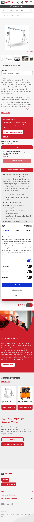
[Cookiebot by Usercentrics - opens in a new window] (24, 226)
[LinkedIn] (8, 504)
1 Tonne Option (25, 109)
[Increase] (30, 155)
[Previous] (27, 51)
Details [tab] (17, 230)
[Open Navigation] (31, 2)
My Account (22, 2)
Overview (4, 78)
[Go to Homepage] (7, 2)
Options (4, 70)
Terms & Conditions (14, 514)
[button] (18, 305)
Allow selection (17, 290)
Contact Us (18, 2)
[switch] (29, 266)
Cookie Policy (4, 514)
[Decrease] (25, 155)
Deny (17, 295)
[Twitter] (12, 504)
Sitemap (3, 516)
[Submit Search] (31, 10)
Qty (25, 152)
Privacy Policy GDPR (26, 514)
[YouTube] (3, 504)
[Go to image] (8, 58)
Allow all (17, 285)
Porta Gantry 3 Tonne (15, 16)
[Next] (31, 51)
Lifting (4, 16)
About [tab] (28, 230)
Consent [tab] (6, 230)
